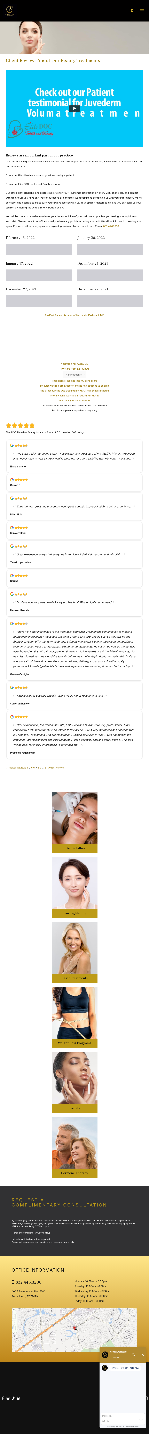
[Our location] (146, 1398)
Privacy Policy (42, 1232)
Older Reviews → (57, 767)
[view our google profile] (18, 1398)
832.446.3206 (111, 226)
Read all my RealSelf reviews (75, 400)
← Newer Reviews (16, 767)
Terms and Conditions (22, 1232)
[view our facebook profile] (3, 1398)
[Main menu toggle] (142, 11)
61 (46, 767)
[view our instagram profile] (8, 1398)
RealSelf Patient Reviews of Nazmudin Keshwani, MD (74, 315)
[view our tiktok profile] (13, 1398)
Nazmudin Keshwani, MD (74, 363)
